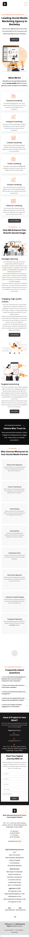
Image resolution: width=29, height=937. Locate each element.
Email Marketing (14, 863)
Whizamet (9, 924)
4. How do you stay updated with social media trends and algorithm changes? (13, 699)
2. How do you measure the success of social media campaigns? (13, 686)
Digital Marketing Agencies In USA (14, 894)
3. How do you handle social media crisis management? (13, 692)
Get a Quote (14, 411)
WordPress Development (14, 877)
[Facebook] (11, 845)
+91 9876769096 (14, 735)
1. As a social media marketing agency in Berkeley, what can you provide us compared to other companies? (14, 679)
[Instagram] (15, 845)
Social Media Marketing (14, 865)
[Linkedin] (18, 845)
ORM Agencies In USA (14, 896)
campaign (12, 625)
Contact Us (14, 39)
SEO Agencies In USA (14, 891)
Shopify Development (14, 874)
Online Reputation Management (14, 857)
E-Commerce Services (14, 879)
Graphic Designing (14, 860)
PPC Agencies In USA (14, 901)
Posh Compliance (19, 930)
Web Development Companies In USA (14, 899)
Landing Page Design (14, 882)
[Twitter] (13, 845)
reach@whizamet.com (14, 740)
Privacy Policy (14, 932)
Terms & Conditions (9, 930)
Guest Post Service (14, 855)
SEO (14, 852)
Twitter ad (22, 166)
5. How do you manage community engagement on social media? (12, 705)
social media (11, 83)
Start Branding (14, 334)
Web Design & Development (14, 871)
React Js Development (14, 885)
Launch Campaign (14, 220)
